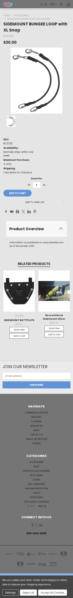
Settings (10, 592)
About (36, 430)
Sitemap (36, 443)
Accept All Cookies (52, 592)
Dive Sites (36, 417)
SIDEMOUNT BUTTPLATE (19, 320)
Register (42, 439)
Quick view (19, 329)
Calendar (36, 421)
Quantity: (36, 178)
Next (69, 292)
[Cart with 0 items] (61, 4)
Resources (37, 425)
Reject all (28, 592)
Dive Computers (36, 484)
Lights (36, 492)
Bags (36, 466)
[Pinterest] (34, 211)
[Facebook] (6, 211)
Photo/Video (36, 497)
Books (36, 479)
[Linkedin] (29, 211)
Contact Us (36, 434)
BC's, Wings (36, 475)
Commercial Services (36, 412)
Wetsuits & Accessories (36, 470)
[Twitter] (23, 211)
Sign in (30, 439)
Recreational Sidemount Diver (54, 317)
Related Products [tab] (34, 264)
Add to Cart (19, 335)
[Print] (17, 211)
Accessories (36, 462)
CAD (52, 4)
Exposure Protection (36, 488)
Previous (4, 292)
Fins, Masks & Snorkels (36, 501)
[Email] (11, 211)
